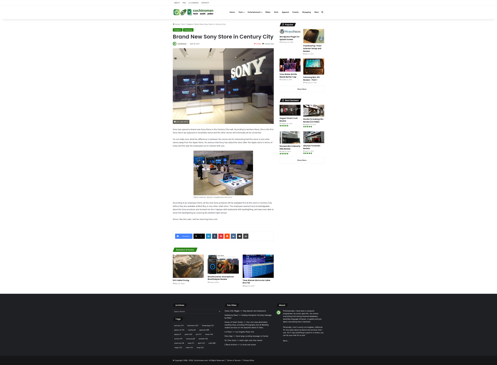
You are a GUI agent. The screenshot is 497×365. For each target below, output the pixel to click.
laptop (177, 334)
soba (191, 343)
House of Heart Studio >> (235, 322)
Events (296, 12)
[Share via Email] (239, 236)
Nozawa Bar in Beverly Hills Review (290, 147)
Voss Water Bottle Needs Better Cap (288, 75)
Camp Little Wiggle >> (233, 311)
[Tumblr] (214, 236)
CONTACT (205, 3)
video (189, 347)
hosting (192, 330)
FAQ (184, 3)
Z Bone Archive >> (232, 345)
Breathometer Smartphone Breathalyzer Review (221, 277)
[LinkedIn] (208, 236)
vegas (178, 347)
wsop (200, 347)
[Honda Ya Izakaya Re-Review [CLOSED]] (313, 110)
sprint (201, 343)
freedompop (208, 325)
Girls (276, 12)
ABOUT (177, 3)
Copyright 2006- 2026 (184, 360)
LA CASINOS (193, 3)
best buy (179, 325)
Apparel (285, 12)
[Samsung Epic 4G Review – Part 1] (313, 66)
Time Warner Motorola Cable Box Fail (256, 281)
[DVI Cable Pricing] (188, 266)
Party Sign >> (230, 336)
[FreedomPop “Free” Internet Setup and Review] (313, 36)
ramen (209, 334)
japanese (204, 330)
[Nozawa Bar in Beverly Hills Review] (290, 137)
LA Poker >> (230, 332)
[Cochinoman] (193, 12)
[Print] (245, 236)
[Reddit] (227, 236)
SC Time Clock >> (232, 340)
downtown (192, 325)
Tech (240, 12)
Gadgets (189, 24)
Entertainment (254, 12)
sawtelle (203, 339)
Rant (317, 12)
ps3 (199, 334)
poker (188, 334)
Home (232, 12)
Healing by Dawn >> (233, 315)
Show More (301, 89)
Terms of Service (234, 360)
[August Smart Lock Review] (290, 110)
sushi (212, 343)
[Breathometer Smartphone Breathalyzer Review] (223, 264)
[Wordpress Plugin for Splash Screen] (290, 31)
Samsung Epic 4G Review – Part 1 (311, 78)
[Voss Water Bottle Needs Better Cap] (290, 65)
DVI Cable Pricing (181, 280)
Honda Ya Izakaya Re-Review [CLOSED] (313, 120)
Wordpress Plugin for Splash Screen (289, 38)
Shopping (306, 12)
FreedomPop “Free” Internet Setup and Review (312, 48)
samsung (190, 339)
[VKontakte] (233, 236)
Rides (267, 12)
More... (286, 341)
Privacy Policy (248, 360)
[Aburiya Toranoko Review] (313, 137)
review (178, 339)
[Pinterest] (221, 236)
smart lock (179, 343)
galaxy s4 (179, 330)
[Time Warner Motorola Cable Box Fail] (258, 266)
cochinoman (182, 44)
